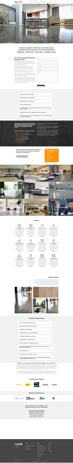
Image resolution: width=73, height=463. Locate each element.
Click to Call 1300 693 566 (22, 156)
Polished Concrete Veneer (40, 451)
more (19, 306)
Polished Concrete (19, 133)
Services (49, 445)
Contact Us (49, 450)
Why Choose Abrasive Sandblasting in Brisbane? (45, 292)
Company (49, 446)
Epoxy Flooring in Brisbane (36, 415)
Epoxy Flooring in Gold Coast (36, 416)
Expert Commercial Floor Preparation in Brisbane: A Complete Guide (39, 307)
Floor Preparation (39, 456)
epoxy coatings (23, 134)
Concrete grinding (18, 138)
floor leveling (25, 135)
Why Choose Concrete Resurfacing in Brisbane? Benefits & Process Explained (52, 308)
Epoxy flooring (18, 134)
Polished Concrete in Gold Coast (36, 413)
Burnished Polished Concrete (41, 450)
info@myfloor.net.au (28, 449)
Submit (41, 85)
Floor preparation (18, 135)
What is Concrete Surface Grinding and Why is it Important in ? (23, 304)
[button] (1, 26)
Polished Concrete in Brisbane (36, 412)
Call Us (32, 26)
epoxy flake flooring (30, 134)
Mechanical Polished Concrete (41, 446)
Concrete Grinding (39, 455)
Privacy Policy (50, 451)
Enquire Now (40, 26)
